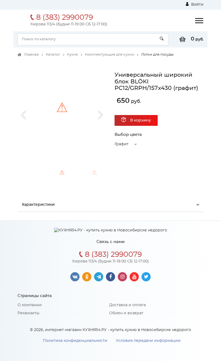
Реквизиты (28, 313)
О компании (30, 305)
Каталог (53, 54)
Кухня (72, 54)
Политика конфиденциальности (75, 341)
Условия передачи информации (148, 341)
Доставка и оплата (127, 305)
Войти (196, 4)
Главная (31, 54)
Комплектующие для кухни (109, 54)
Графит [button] (122, 144)
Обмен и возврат (126, 313)
